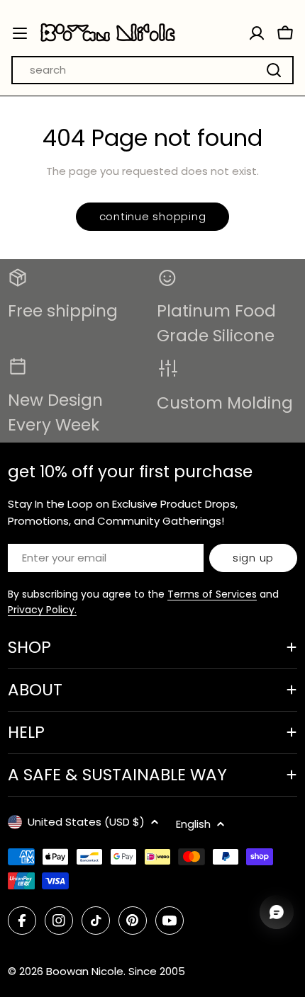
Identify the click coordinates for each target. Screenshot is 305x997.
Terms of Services (212, 594)
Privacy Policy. (42, 610)
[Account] (256, 33)
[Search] (273, 70)
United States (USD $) (86, 821)
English (193, 823)
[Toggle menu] (19, 33)
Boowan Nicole (84, 971)
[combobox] (152, 70)
